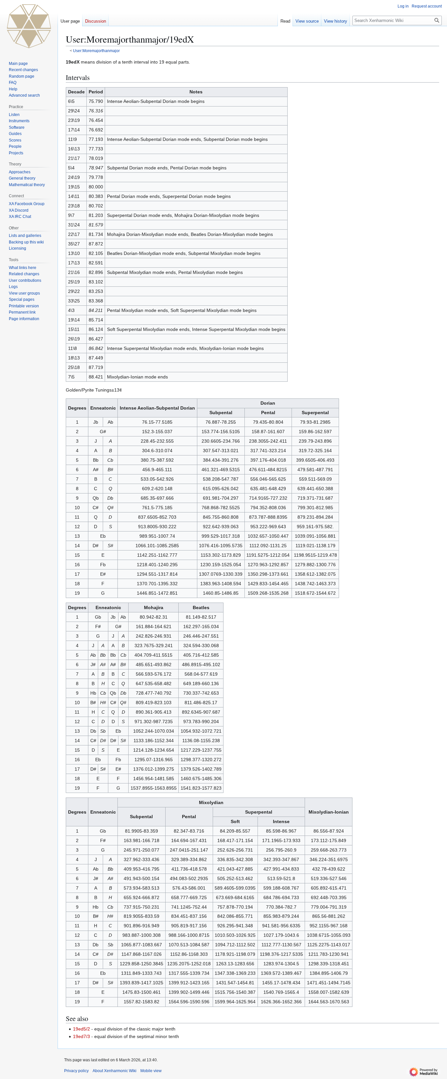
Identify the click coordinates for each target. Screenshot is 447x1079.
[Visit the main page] (29, 26)
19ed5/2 (81, 1028)
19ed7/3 (81, 1036)
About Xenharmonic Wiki (114, 1071)
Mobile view (151, 1071)
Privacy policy (76, 1071)
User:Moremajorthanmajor (96, 50)
